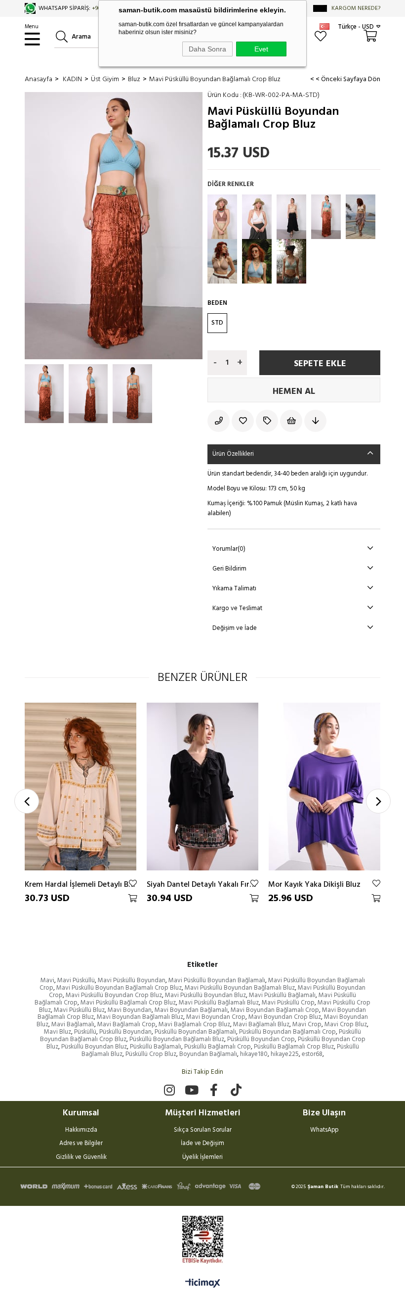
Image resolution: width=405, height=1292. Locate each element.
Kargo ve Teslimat (237, 608)
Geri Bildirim (229, 569)
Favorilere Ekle (133, 883)
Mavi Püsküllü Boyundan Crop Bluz (114, 995)
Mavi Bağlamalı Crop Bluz (194, 1024)
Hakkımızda (81, 1130)
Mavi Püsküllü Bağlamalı (282, 995)
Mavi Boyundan (130, 1010)
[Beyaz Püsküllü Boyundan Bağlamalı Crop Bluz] (257, 216)
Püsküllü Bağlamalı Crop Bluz (294, 1047)
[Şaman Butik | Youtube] (191, 1090)
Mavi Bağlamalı (72, 1024)
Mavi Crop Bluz (345, 1024)
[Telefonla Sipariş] (219, 421)
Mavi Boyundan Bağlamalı (191, 1010)
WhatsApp (324, 1130)
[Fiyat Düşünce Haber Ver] (316, 421)
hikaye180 (254, 1054)
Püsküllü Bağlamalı (155, 1047)
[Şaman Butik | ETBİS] (202, 1240)
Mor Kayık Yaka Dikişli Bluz (314, 884)
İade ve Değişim (202, 1144)
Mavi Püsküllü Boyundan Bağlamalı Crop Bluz (119, 988)
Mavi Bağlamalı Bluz (261, 1024)
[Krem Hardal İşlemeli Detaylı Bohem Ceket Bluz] (81, 787)
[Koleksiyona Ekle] (268, 421)
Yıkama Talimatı (234, 588)
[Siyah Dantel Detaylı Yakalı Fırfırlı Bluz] (203, 787)
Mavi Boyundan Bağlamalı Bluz (140, 1017)
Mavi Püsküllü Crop (288, 1003)
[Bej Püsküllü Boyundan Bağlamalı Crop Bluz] (360, 216)
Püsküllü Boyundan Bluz (94, 1047)
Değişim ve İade (234, 628)
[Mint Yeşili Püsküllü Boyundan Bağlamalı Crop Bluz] (291, 261)
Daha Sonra (207, 49)
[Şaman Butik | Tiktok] (236, 1090)
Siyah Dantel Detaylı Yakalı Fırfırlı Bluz (203, 884)
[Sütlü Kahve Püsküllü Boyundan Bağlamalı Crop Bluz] (222, 261)
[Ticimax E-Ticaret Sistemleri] (202, 1284)
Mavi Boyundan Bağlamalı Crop (275, 1010)
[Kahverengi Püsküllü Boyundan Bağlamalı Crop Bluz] (222, 216)
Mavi (47, 980)
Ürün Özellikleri (233, 454)
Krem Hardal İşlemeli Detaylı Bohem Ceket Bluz (81, 884)
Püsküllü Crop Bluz (150, 1054)
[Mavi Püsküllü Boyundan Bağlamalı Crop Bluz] (326, 216)
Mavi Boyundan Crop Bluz (284, 1017)
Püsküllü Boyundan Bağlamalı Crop (287, 1032)
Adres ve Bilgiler (81, 1144)
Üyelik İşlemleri (202, 1157)
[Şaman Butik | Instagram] (169, 1090)
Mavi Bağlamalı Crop (126, 1024)
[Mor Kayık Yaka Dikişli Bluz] (324, 787)
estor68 (312, 1054)
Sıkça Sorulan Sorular (203, 1130)
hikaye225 (285, 1054)
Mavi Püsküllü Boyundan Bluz (205, 995)
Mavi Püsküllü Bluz (79, 1010)
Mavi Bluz (57, 1032)
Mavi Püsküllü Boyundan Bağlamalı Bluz (240, 988)
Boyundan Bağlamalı (208, 1054)
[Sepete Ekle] (132, 898)
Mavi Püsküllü (76, 980)
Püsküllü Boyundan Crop (261, 1039)
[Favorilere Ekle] (244, 421)
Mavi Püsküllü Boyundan (131, 980)
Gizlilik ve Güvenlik (81, 1157)
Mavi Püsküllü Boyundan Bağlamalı (216, 980)
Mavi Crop (307, 1024)
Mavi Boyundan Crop (215, 1017)
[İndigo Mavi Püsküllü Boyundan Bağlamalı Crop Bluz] (257, 261)
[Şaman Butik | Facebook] (213, 1090)
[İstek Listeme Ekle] (292, 421)
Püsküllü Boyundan (125, 1032)
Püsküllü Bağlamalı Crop (217, 1047)
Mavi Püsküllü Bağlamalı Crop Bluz (128, 1003)
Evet (261, 49)
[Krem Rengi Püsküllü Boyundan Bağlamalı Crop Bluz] (291, 216)
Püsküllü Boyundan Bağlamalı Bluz (176, 1039)
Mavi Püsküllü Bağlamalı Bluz (219, 1003)
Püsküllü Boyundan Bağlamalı (195, 1032)
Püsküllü (85, 1032)
